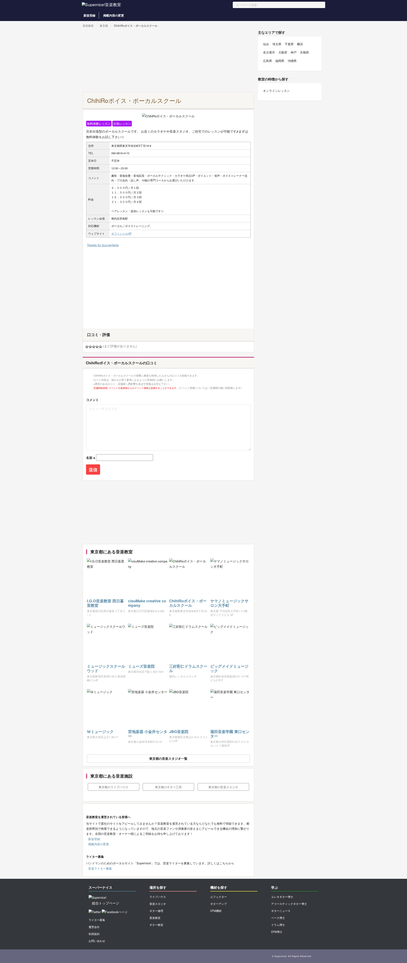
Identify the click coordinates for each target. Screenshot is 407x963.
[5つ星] (100, 346)
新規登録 (89, 15)
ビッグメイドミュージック (229, 668)
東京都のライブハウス (113, 787)
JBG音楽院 (178, 731)
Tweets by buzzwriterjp (103, 245)
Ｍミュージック (100, 731)
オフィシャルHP (121, 233)
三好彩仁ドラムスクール (188, 668)
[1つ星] (87, 346)
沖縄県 (292, 61)
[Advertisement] (168, 60)
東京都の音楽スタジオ (223, 787)
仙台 (266, 44)
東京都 (104, 26)
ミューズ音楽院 (141, 666)
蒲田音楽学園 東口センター (229, 734)
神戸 (294, 52)
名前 (90, 457)
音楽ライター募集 (100, 868)
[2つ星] (90, 346)
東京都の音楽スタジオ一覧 (168, 758)
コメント (92, 399)
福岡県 (279, 61)
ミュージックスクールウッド (106, 668)
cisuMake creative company (147, 603)
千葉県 (289, 44)
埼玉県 (276, 44)
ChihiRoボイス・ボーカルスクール (136, 26)
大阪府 (282, 52)
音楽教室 (88, 26)
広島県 (267, 61)
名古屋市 (269, 52)
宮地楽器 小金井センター (147, 734)
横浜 (300, 44)
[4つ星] (97, 346)
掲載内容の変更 (113, 15)
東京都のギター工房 (168, 787)
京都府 (304, 52)
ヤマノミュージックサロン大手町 (229, 603)
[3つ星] (93, 346)
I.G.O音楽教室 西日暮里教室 (105, 603)
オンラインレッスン (276, 90)
